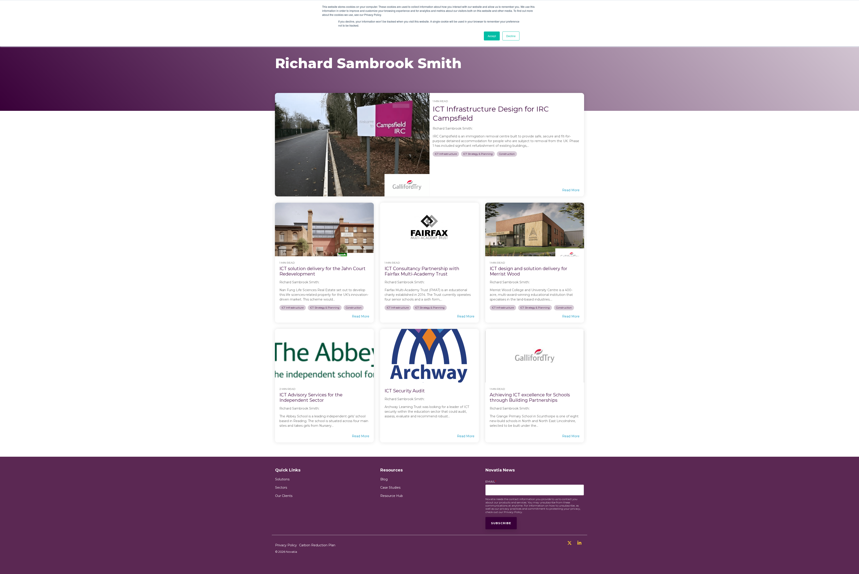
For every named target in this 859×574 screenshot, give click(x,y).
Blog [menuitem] (384, 479)
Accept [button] (492, 36)
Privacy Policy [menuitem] (286, 545)
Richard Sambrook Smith (452, 128)
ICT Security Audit (405, 390)
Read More (571, 190)
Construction (507, 154)
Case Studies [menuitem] (390, 488)
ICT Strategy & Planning (478, 154)
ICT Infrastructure (446, 154)
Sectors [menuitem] (281, 488)
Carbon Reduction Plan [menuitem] (317, 545)
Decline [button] (511, 36)
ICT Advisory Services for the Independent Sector (310, 397)
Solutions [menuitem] (282, 479)
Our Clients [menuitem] (283, 496)
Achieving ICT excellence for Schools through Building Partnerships (530, 397)
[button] (570, 543)
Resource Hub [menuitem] (391, 496)
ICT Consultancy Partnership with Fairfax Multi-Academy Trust (422, 271)
